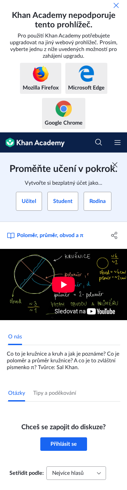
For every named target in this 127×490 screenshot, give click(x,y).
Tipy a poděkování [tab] (54, 393)
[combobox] (76, 473)
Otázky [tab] (16, 393)
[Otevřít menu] (117, 142)
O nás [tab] (15, 336)
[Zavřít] (116, 5)
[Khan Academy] (32, 142)
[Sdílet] (114, 235)
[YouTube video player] (63, 284)
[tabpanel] (63, 358)
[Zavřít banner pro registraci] (115, 165)
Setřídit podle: (26, 473)
